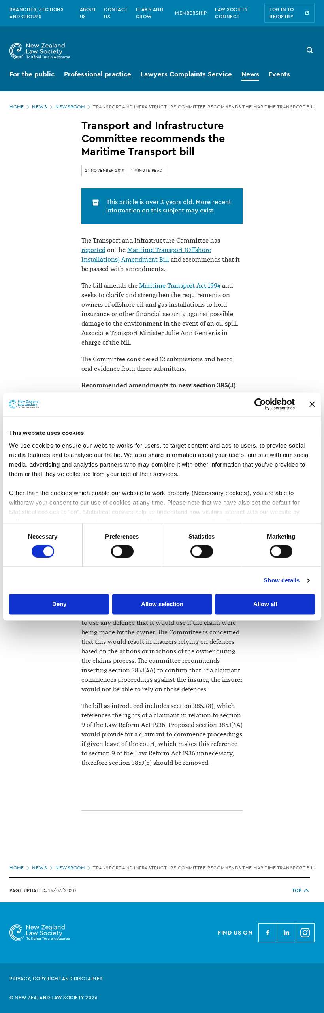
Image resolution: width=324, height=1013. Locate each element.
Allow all (265, 604)
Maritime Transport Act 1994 (179, 286)
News (39, 107)
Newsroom (70, 107)
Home (16, 107)
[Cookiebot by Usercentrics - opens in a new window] (260, 404)
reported (93, 250)
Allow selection (162, 604)
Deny (59, 604)
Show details (282, 580)
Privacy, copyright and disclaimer (56, 978)
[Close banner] (312, 404)
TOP (297, 890)
